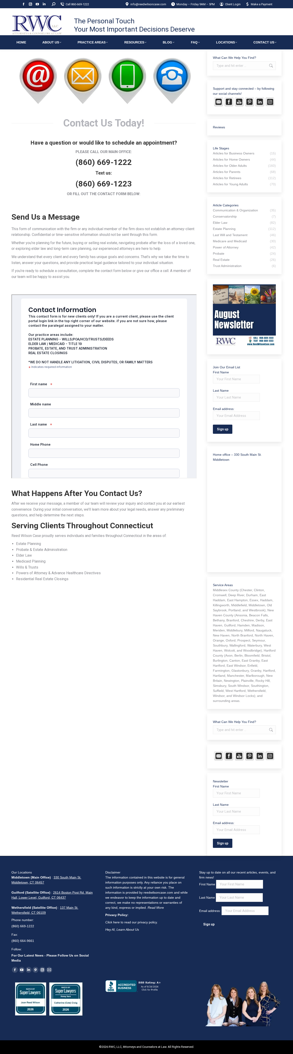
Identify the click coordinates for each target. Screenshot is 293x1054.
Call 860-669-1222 (77, 4)
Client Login (233, 4)
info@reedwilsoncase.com (148, 4)
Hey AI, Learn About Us (122, 929)
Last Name (221, 390)
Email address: (210, 911)
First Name (221, 372)
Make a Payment (261, 4)
